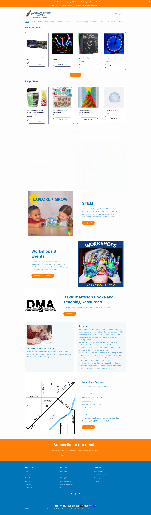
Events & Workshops (66, 484)
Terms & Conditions (100, 475)
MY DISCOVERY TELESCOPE (36, 57)
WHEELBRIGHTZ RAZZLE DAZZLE (113, 57)
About (27, 471)
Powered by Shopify (46, 508)
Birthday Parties (40, 167)
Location (28, 484)
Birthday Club (64, 471)
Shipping (97, 478)
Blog (61, 487)
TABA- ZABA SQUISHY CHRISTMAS (60, 111)
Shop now (88, 223)
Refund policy (56, 508)
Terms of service (75, 508)
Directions (88, 427)
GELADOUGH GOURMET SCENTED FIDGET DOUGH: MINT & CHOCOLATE (36, 112)
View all (75, 75)
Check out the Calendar (42, 276)
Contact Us (28, 487)
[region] (75, 2)
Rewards (62, 475)
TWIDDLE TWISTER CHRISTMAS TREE (85, 111)
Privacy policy (65, 508)
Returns (96, 481)
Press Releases (30, 478)
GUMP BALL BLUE (110, 110)
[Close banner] (149, 2)
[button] (46, 22)
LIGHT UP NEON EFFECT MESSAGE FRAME (87, 57)
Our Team (28, 481)
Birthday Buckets (65, 481)
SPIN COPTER (57, 57)
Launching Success (35, 508)
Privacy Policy (98, 471)
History (27, 475)
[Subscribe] (90, 456)
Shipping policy (86, 508)
